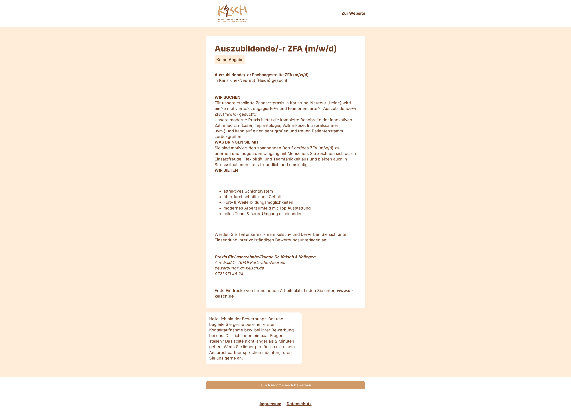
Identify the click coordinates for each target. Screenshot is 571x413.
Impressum (270, 404)
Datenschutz (299, 404)
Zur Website (353, 13)
